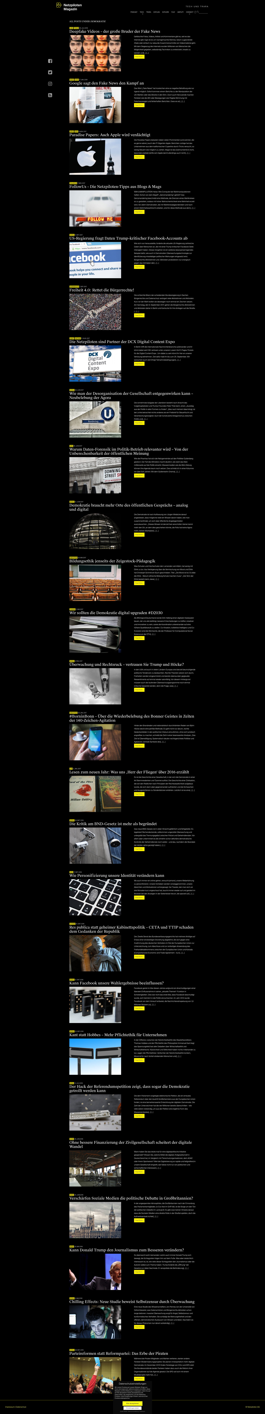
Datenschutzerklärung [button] (133, 1411)
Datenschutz (74, 286)
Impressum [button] (142, 1411)
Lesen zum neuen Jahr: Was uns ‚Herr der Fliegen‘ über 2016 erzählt (129, 772)
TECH (142, 12)
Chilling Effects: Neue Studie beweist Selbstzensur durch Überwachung (132, 1301)
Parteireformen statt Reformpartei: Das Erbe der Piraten (118, 1353)
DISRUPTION (73, 558)
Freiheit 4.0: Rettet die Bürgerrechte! (101, 290)
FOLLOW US (73, 183)
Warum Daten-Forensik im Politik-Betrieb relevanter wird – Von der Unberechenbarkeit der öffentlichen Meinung (128, 451)
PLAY (173, 12)
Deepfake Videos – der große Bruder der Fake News (114, 31)
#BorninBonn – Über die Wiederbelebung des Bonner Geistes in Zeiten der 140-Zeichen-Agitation (131, 718)
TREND (76, 28)
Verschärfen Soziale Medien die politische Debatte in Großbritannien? (131, 1198)
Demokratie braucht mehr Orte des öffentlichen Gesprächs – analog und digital (128, 507)
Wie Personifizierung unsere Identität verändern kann (116, 875)
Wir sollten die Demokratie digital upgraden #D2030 (116, 612)
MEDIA (72, 80)
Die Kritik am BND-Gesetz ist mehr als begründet (113, 824)
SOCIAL (72, 235)
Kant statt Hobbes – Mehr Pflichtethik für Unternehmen (118, 1035)
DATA (76, 131)
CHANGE (72, 609)
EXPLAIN (157, 12)
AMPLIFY (180, 12)
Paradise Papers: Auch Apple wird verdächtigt (109, 135)
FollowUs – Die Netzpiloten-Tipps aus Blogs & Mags (115, 186)
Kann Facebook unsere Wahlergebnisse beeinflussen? (116, 983)
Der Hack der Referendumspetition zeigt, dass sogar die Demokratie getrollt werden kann (129, 1088)
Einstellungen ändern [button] (132, 1408)
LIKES (71, 28)
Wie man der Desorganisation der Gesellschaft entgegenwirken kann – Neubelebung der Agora (131, 395)
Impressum (10, 1407)
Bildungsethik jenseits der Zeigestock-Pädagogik (112, 561)
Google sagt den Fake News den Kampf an (106, 83)
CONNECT (189, 12)
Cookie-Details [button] (123, 1411)
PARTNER (78, 338)
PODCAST (134, 12)
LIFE (71, 769)
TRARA (148, 12)
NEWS (76, 80)
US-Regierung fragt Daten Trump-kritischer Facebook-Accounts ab (128, 238)
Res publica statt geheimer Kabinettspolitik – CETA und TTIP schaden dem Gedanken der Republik (131, 929)
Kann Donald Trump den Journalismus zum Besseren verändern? (126, 1250)
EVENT (72, 338)
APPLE (71, 131)
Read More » (139, 56)
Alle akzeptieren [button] (132, 1403)
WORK (71, 1139)
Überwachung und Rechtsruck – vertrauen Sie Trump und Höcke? (126, 664)
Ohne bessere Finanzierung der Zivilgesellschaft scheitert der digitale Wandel (130, 1144)
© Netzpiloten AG (253, 1407)
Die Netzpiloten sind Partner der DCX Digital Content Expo (122, 341)
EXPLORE (165, 12)
